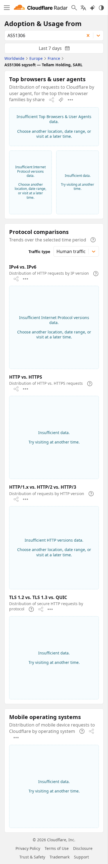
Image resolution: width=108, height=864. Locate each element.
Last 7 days (59, 49)
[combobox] (42, 35)
